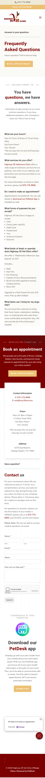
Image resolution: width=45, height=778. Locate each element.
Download (22, 689)
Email (8, 548)
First (6, 544)
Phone (7, 557)
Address (22, 444)
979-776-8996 (29, 185)
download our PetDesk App (25, 199)
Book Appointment (22, 7)
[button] (39, 735)
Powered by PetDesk (26, 771)
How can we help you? (15, 567)
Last (25, 544)
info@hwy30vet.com (23, 400)
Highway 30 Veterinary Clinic (17, 164)
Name (8, 536)
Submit (9, 600)
